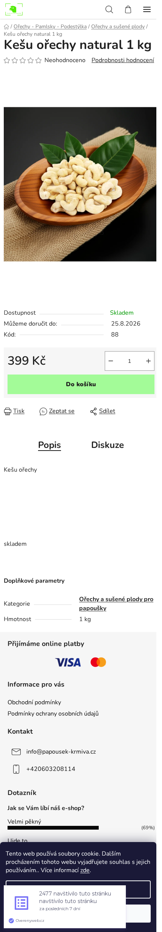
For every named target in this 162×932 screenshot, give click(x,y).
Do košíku (81, 384)
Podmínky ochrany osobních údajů (53, 714)
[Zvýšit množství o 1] (148, 361)
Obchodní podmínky (34, 702)
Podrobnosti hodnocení (123, 60)
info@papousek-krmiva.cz (61, 752)
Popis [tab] (49, 445)
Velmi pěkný (24, 822)
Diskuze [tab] (107, 445)
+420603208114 (50, 769)
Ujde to (18, 841)
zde (85, 870)
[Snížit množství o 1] (110, 361)
